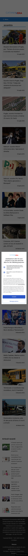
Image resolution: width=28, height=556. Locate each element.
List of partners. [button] (21, 284)
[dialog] (14, 278)
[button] (14, 276)
